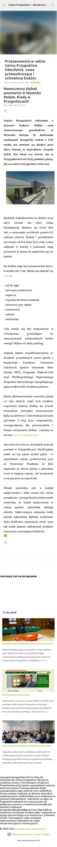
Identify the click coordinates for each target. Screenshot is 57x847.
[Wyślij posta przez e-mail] (5, 537)
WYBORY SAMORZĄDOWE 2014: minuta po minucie (27, 643)
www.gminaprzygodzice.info (30, 828)
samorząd (35, 82)
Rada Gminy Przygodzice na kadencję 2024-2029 (26, 746)
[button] (5, 111)
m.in (6, 275)
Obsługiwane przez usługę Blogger (30, 834)
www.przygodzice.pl (26, 434)
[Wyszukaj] (52, 4)
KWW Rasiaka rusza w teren (16, 695)
